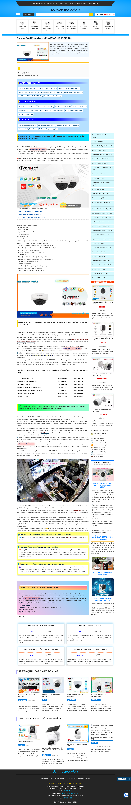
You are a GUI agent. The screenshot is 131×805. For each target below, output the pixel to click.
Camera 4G (72, 3)
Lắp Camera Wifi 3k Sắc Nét (63, 107)
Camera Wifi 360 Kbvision (26, 114)
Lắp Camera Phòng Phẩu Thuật (101, 193)
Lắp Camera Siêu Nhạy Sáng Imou (102, 154)
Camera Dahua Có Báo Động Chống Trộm (102, 168)
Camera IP (53, 3)
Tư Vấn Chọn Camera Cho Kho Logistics (101, 184)
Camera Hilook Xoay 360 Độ (100, 273)
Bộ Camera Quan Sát (100, 433)
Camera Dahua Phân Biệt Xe (100, 163)
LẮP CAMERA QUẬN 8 (65, 9)
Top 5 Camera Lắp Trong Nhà (48, 88)
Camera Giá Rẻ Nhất (98, 189)
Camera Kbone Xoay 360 (99, 252)
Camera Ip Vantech (97, 141)
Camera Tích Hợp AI (98, 449)
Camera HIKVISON (99, 438)
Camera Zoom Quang (98, 447)
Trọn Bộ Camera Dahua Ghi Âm (28, 125)
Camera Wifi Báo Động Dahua (100, 226)
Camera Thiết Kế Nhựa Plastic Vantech (100, 136)
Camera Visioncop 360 (98, 269)
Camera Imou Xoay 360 (98, 256)
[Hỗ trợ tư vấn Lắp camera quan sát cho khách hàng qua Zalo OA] (126, 795)
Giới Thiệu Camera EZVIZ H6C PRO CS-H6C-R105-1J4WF (102, 485)
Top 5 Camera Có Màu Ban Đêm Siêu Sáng (50, 92)
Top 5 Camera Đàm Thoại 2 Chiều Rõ (68, 88)
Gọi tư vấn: (105, 15)
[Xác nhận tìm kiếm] (91, 14)
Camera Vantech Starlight (99, 150)
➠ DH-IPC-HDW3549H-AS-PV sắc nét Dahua (101, 695)
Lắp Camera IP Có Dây (98, 451)
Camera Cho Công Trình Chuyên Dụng (101, 203)
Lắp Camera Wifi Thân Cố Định (101, 221)
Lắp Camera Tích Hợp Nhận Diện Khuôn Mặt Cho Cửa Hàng (102, 538)
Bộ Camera (36, 3)
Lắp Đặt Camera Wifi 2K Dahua (27, 107)
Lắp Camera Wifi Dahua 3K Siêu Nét (102, 230)
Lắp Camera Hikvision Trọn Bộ (46, 125)
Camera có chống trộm (98, 198)
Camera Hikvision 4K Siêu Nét (100, 158)
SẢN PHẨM (27, 14)
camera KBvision (99, 440)
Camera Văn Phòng (46, 778)
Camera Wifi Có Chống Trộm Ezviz (101, 217)
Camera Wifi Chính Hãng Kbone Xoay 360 (30, 110)
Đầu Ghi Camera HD (98, 454)
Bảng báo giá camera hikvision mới (28, 88)
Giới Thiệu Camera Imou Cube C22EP (102, 573)
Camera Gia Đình (59, 778)
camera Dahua (98, 436)
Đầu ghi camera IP (97, 456)
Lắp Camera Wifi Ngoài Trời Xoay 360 (102, 213)
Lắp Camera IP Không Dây (99, 445)
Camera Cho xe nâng (98, 178)
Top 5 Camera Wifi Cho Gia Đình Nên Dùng (31, 96)
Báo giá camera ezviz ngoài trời (27, 92)
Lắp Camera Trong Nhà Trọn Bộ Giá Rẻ (68, 125)
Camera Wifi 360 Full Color (99, 278)
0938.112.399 (124, 779)
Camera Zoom (81, 3)
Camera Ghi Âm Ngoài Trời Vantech (102, 146)
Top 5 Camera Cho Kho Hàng (52, 96)
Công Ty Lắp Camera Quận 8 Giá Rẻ (65, 802)
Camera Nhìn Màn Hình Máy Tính (101, 208)
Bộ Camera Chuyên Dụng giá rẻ (48, 129)
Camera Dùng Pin (93, 3)
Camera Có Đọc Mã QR (98, 174)
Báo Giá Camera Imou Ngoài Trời (73, 92)
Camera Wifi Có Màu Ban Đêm (100, 234)
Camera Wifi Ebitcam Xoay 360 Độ (101, 247)
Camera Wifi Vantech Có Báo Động (54, 110)
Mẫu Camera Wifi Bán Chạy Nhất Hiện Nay (102, 599)
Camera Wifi (45, 3)
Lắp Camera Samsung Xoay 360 (101, 260)
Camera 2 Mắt (63, 3)
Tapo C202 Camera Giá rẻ (26, 741)
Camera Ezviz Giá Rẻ (98, 243)
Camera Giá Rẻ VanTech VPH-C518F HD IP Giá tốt (44, 38)
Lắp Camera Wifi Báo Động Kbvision (102, 239)
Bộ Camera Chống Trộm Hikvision (28, 129)
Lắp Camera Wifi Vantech (80, 107)
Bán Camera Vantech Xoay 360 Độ (102, 265)
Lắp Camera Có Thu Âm (99, 442)
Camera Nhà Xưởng (84, 778)
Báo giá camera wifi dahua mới (73, 110)
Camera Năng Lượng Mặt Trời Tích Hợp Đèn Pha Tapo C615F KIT (52, 749)
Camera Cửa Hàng (71, 778)
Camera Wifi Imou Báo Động (46, 107)
